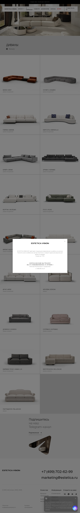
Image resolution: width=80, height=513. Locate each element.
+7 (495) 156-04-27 (40, 268)
